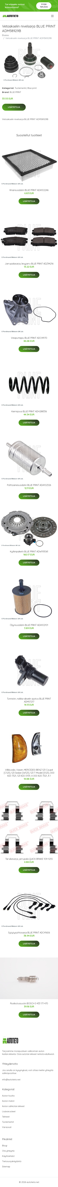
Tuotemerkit (20, 88)
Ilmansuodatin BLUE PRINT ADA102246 (29, 190)
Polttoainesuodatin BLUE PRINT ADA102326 (29, 485)
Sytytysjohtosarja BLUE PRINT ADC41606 (29, 932)
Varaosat (6, 1127)
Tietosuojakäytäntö (11, 1161)
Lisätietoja (14, 107)
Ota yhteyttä (8, 1150)
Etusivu (5, 35)
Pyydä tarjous (44, 5)
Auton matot (8, 1101)
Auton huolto (8, 1095)
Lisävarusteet (8, 1111)
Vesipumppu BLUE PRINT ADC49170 (29, 337)
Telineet (6, 1116)
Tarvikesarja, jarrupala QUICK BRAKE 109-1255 (29, 858)
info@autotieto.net (11, 1079)
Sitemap (6, 1166)
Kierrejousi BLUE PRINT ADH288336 (29, 411)
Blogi (4, 1145)
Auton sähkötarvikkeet (13, 1106)
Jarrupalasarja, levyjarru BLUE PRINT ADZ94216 (29, 263)
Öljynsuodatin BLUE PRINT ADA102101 (29, 625)
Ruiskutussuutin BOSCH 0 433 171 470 (29, 1003)
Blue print (32, 88)
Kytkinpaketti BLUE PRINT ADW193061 (29, 551)
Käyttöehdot (8, 1156)
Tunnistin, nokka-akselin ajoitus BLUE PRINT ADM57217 (29, 700)
